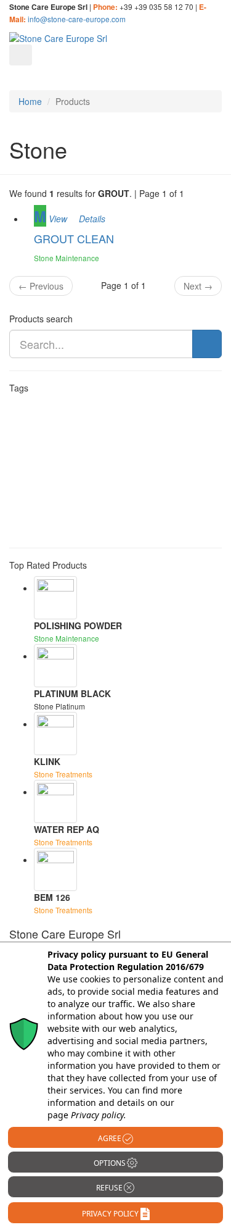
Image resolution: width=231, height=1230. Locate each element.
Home (30, 101)
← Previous (40, 286)
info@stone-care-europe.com (77, 19)
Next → (198, 286)
